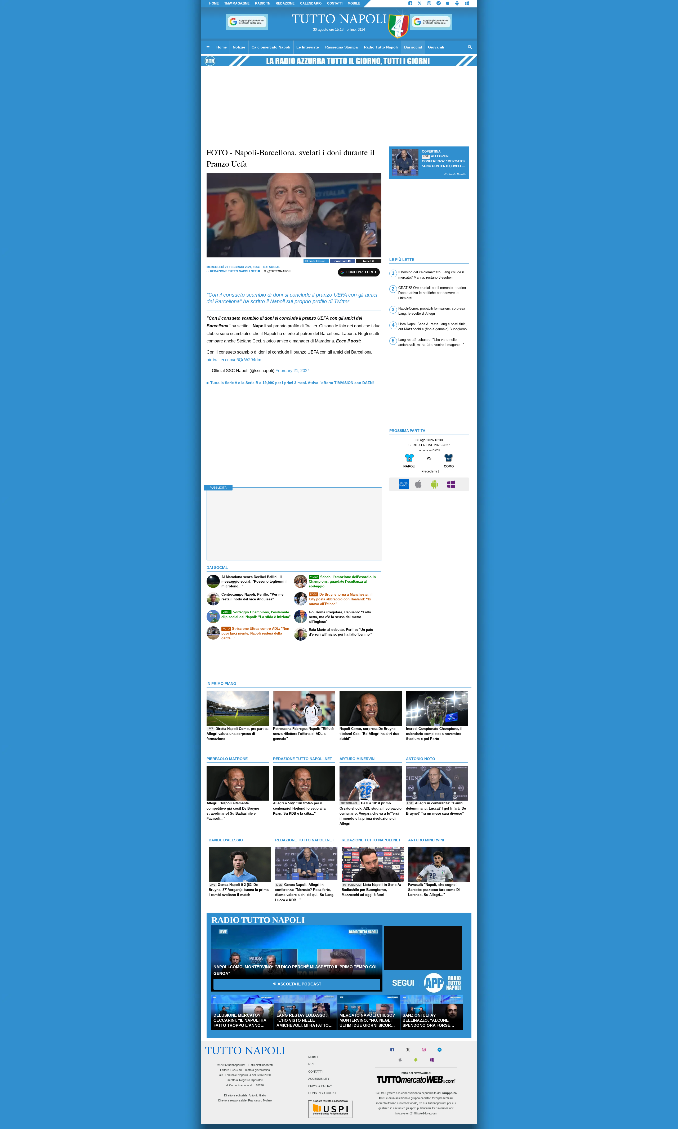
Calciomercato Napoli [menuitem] (271, 47)
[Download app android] (457, 3)
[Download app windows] (466, 3)
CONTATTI (334, 3)
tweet (367, 261)
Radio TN (262, 3)
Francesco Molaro (260, 1100)
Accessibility (318, 1078)
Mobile (313, 1057)
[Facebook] (410, 3)
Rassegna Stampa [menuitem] (341, 47)
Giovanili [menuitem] (436, 47)
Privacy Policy (320, 1086)
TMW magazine (236, 3)
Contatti (315, 1071)
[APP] (405, 484)
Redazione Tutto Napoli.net (233, 271)
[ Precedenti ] (429, 471)
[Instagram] (429, 3)
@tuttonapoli (278, 271)
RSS (311, 1064)
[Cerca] (470, 47)
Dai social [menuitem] (413, 47)
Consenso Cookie (322, 1093)
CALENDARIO (311, 3)
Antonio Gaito (257, 1095)
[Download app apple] (448, 3)
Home (214, 3)
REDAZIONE (285, 3)
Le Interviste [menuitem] (307, 47)
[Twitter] (419, 3)
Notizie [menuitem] (239, 47)
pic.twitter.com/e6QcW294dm (234, 360)
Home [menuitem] (221, 47)
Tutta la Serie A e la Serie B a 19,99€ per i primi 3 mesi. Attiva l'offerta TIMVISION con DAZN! (292, 383)
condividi (341, 261)
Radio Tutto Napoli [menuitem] (381, 47)
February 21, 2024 (292, 370)
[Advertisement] (429, 531)
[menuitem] (208, 47)
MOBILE (354, 3)
